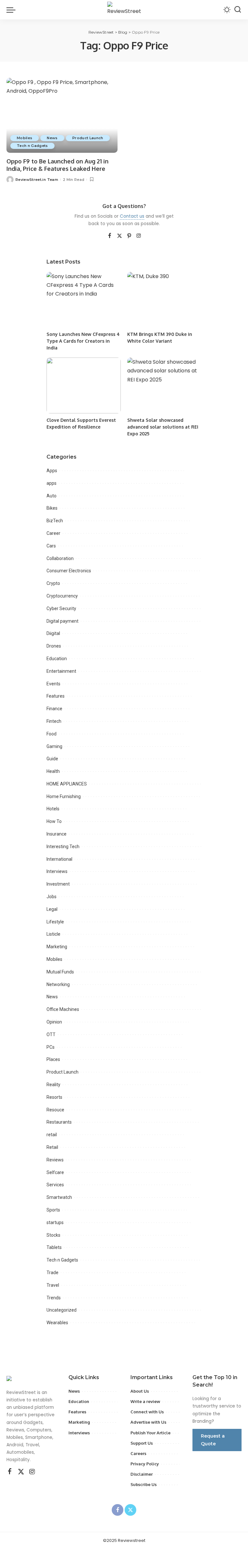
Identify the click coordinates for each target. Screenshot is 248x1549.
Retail (52, 1147)
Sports (53, 1209)
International (59, 859)
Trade (52, 1272)
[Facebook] (110, 236)
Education (56, 658)
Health (53, 771)
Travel (52, 1285)
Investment (58, 884)
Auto (51, 495)
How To (54, 821)
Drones (53, 646)
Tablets (54, 1247)
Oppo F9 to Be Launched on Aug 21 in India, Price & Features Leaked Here (57, 165)
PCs (50, 1047)
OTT (51, 1034)
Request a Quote (213, 1440)
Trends (53, 1297)
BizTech (54, 520)
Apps (51, 470)
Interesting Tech (62, 846)
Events (53, 683)
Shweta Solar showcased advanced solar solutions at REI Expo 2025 (162, 426)
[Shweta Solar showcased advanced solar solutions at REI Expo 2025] (164, 385)
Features (55, 696)
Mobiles (24, 138)
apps (51, 483)
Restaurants (59, 1122)
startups (55, 1222)
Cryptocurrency (62, 595)
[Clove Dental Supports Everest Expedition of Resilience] (83, 385)
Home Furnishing (63, 796)
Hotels (52, 808)
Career (53, 533)
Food (51, 733)
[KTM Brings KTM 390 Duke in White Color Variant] (164, 300)
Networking (58, 984)
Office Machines (62, 1009)
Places (53, 1059)
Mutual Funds (60, 971)
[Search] (238, 9)
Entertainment (61, 671)
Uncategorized (61, 1310)
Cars (51, 545)
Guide (52, 758)
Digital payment (62, 621)
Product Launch (87, 138)
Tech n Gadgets (32, 145)
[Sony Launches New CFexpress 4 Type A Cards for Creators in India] (83, 300)
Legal (51, 909)
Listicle (53, 934)
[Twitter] (119, 236)
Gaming (54, 746)
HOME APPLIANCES (66, 783)
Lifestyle (55, 921)
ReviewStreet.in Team (37, 179)
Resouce (55, 1109)
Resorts (54, 1097)
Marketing (56, 946)
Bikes (51, 508)
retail (51, 1134)
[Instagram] (139, 236)
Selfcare (55, 1172)
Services (55, 1184)
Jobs (51, 896)
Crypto (53, 583)
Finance (54, 708)
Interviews (56, 871)
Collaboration (60, 558)
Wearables (57, 1322)
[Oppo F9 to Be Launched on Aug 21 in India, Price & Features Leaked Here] (62, 115)
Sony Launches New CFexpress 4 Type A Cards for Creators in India (83, 340)
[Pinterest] (129, 236)
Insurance (56, 834)
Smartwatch (59, 1197)
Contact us (132, 216)
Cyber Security (61, 608)
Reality (53, 1084)
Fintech (53, 721)
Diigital (53, 633)
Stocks (53, 1235)
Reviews (55, 1159)
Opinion (54, 1021)
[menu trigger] (12, 9)
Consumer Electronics (68, 570)
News (52, 138)
